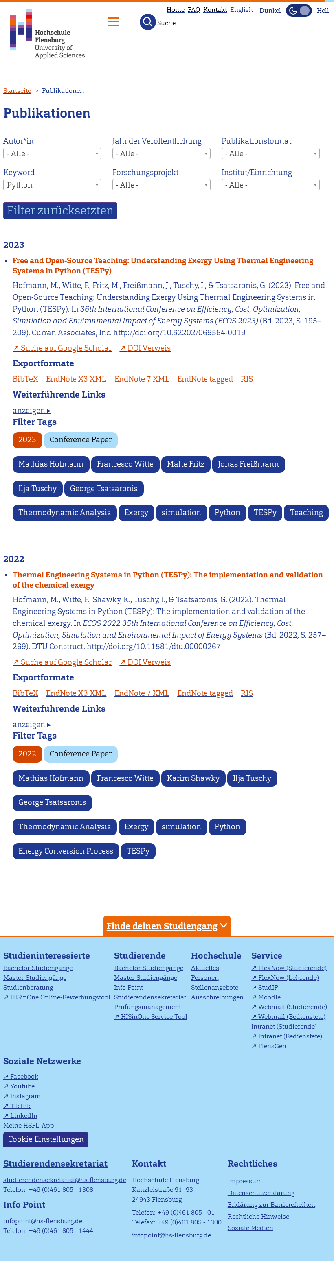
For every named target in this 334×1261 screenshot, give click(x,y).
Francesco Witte (125, 464)
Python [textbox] (20, 185)
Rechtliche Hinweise (258, 1216)
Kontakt (215, 9)
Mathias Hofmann (51, 464)
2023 (27, 440)
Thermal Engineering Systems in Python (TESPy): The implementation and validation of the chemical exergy (168, 580)
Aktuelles (205, 968)
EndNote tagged (205, 379)
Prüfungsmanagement (147, 1007)
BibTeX (25, 379)
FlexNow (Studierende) (292, 968)
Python (227, 512)
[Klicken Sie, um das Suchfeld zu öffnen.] (148, 22)
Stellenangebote (214, 987)
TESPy (265, 512)
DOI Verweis (149, 348)
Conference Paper (81, 440)
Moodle (269, 997)
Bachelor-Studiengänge (38, 968)
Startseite (17, 90)
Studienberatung (28, 987)
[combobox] (52, 153)
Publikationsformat (256, 141)
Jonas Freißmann (248, 464)
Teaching (306, 512)
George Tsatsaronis (104, 488)
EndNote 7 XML (141, 379)
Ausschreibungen (217, 997)
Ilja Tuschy (37, 488)
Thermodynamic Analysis (64, 512)
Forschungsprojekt (145, 172)
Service (266, 956)
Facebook (24, 1076)
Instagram (25, 1096)
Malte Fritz (185, 464)
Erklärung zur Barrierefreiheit (271, 1204)
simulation (181, 512)
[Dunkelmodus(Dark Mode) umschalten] (299, 10)
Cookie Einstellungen (46, 1139)
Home (176, 9)
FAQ (194, 9)
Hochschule (216, 956)
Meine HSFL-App (28, 1125)
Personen (205, 977)
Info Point (128, 987)
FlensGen (272, 1046)
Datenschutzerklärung (261, 1193)
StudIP (268, 987)
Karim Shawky (193, 778)
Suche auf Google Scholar (66, 348)
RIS (247, 379)
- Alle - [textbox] (18, 154)
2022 (27, 754)
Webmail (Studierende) (292, 1007)
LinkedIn (23, 1115)
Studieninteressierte (46, 956)
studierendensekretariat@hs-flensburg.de (64, 1180)
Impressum (245, 1181)
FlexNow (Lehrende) (288, 977)
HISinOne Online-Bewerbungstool (60, 997)
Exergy (136, 512)
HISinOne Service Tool (154, 1016)
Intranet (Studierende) (284, 1026)
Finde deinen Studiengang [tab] (162, 926)
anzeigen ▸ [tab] (32, 410)
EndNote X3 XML (76, 379)
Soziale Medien (250, 1228)
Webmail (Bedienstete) (291, 1016)
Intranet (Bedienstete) (290, 1036)
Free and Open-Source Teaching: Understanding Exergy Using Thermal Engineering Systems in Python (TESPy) (163, 266)
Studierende (140, 956)
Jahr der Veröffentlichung (157, 141)
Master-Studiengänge (34, 977)
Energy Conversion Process (65, 851)
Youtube (22, 1086)
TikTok (20, 1105)
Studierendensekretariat (150, 997)
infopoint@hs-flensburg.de (42, 1221)
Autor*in (18, 141)
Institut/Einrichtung (257, 172)
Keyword (19, 172)
